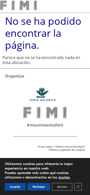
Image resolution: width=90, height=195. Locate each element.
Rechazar (38, 187)
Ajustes (62, 187)
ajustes (64, 177)
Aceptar (15, 187)
